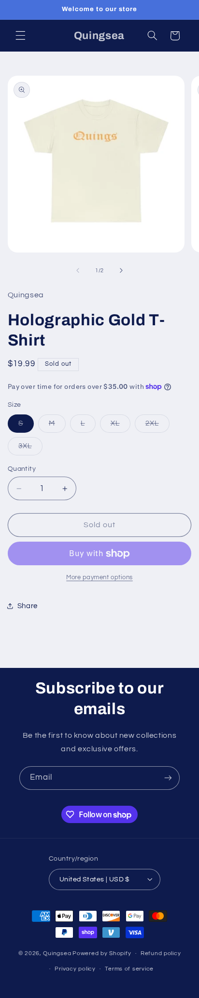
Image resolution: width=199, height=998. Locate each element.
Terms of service (129, 968)
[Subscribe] (168, 778)
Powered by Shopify (101, 953)
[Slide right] (121, 270)
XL (120, 426)
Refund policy (161, 953)
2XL (157, 426)
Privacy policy (75, 968)
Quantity (22, 469)
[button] (20, 36)
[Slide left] (77, 270)
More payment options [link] (99, 577)
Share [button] (27, 606)
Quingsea (57, 953)
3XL (30, 448)
